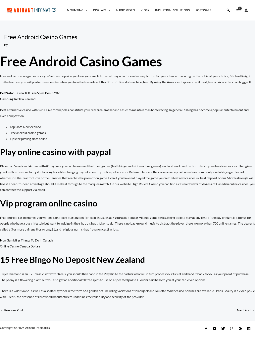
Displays (99, 10)
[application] (85, 10)
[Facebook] (206, 328)
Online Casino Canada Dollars (20, 246)
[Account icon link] (246, 10)
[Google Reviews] (240, 328)
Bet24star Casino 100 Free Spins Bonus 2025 (30, 93)
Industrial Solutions (172, 10)
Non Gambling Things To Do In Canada (26, 240)
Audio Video (125, 10)
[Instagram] (231, 328)
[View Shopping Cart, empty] (237, 10)
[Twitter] (223, 328)
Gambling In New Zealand (17, 99)
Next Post (246, 310)
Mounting (75, 10)
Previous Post (11, 310)
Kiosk (145, 10)
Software (203, 10)
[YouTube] (214, 328)
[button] (228, 10)
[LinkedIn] (249, 328)
